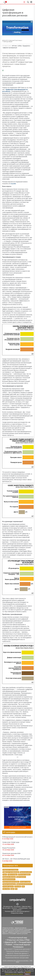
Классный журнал (22, 944)
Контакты (14, 908)
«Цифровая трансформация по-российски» (15, 90)
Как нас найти (6, 908)
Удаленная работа (25, 872)
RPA (23, 886)
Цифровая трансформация (10, 47)
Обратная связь (26, 906)
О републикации (23, 908)
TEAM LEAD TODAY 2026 (10, 842)
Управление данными (22, 949)
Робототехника (12, 874)
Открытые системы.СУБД (18, 940)
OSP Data (14, 45)
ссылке (13, 183)
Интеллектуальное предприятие (17, 955)
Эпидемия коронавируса (10, 869)
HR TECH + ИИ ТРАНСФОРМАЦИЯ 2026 (16, 859)
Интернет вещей (25, 881)
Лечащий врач (25, 942)
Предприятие (26, 45)
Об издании (17, 906)
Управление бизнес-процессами (17, 957)
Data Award (6, 889)
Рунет (4, 874)
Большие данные (8, 886)
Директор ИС (11, 942)
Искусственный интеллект (11, 881)
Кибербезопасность (9, 879)
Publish (9, 944)
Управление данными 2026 (11, 853)
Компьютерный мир (18, 938)
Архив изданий (17, 909)
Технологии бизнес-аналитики (17, 951)
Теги (30, 908)
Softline (20, 45)
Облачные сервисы (24, 874)
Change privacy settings (17, 913)
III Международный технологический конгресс (17, 837)
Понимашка (18, 947)
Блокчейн (18, 886)
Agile (12, 889)
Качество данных (21, 953)
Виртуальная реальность (24, 884)
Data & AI (10, 953)
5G (16, 889)
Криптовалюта (21, 877)
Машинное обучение (9, 877)
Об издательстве (8, 906)
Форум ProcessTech (8, 848)
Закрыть (27, 974)
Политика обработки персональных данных (17, 911)
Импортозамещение (9, 884)
